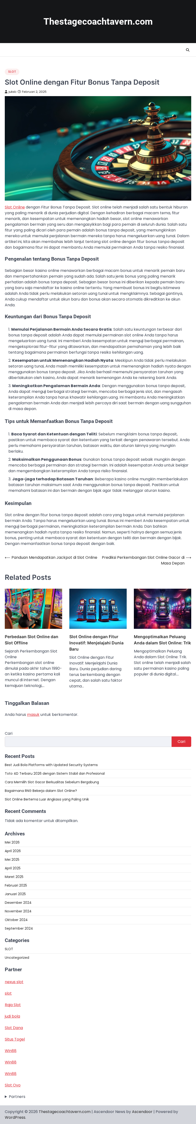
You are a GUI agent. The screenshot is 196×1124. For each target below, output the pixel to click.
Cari (8, 733)
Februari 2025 (16, 885)
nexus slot (14, 982)
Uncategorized (17, 957)
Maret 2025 (14, 876)
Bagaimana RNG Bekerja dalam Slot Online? (41, 790)
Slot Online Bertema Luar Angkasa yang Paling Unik (47, 799)
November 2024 (18, 911)
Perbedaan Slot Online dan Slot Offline (31, 639)
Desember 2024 (18, 902)
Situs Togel (15, 1039)
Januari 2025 (15, 894)
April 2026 (13, 851)
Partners (17, 1096)
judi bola (12, 1016)
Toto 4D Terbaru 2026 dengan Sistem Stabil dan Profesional (55, 773)
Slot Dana (14, 1028)
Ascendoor (142, 1111)
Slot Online (15, 207)
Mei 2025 (12, 859)
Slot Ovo (13, 1085)
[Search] (187, 50)
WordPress (15, 1117)
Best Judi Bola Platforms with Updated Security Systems (51, 764)
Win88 (10, 1050)
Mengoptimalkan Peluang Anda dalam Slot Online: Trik (162, 639)
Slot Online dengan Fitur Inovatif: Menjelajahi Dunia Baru (96, 643)
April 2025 (13, 868)
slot (8, 993)
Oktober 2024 (16, 919)
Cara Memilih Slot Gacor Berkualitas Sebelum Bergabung (52, 782)
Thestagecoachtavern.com (98, 21)
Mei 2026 (12, 842)
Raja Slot (13, 1005)
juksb (12, 92)
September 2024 (19, 928)
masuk (33, 714)
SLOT (12, 72)
